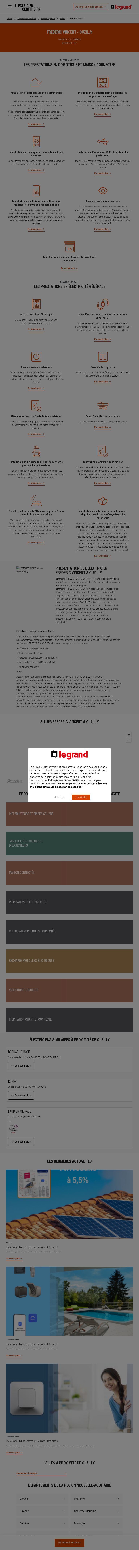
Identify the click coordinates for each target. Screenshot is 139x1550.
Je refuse (59, 797)
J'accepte (81, 797)
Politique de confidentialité (63, 780)
